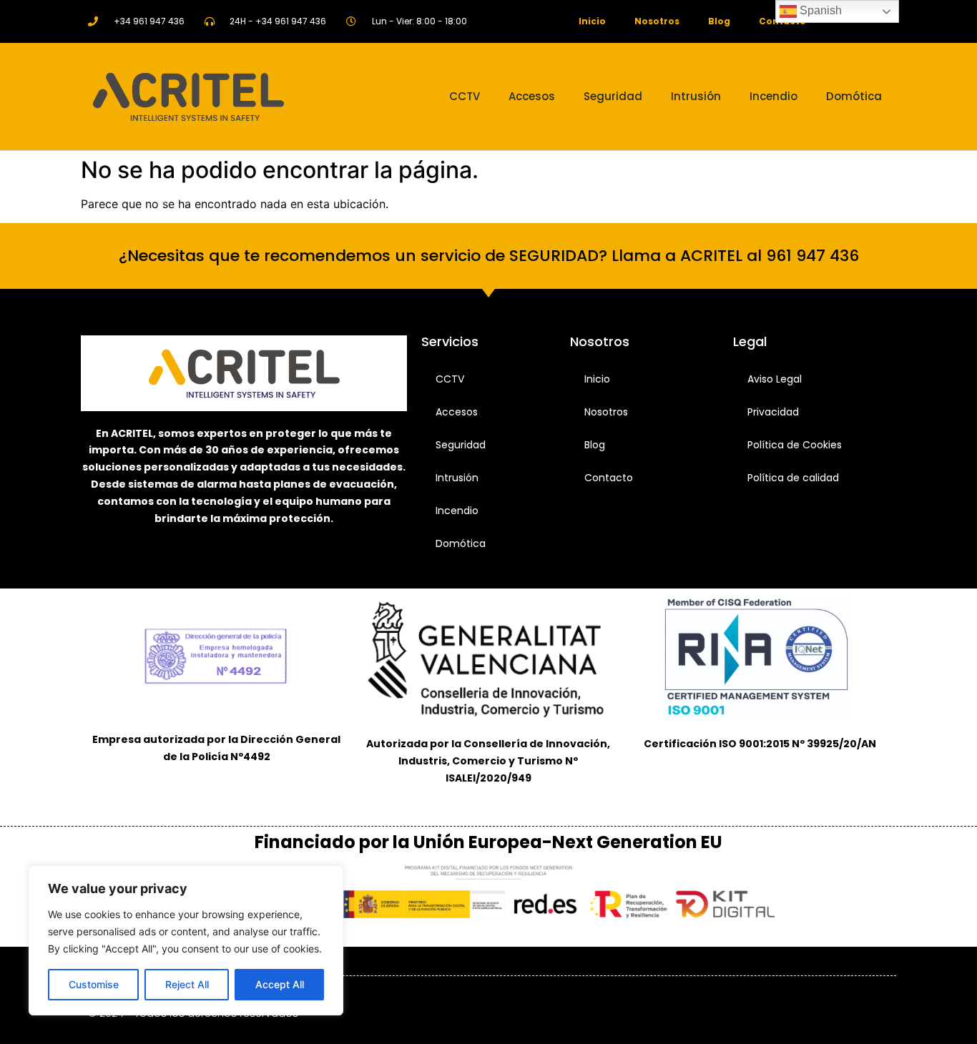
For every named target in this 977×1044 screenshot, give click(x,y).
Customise (94, 984)
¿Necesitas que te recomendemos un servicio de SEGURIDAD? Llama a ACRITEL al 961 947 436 (489, 256)
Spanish (819, 10)
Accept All (279, 984)
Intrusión (696, 96)
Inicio (592, 21)
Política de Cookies (794, 445)
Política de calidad (793, 478)
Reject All (187, 984)
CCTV (464, 96)
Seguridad (613, 96)
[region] (186, 940)
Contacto (608, 478)
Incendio (773, 96)
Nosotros (656, 21)
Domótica (854, 96)
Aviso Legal (774, 379)
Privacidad (773, 412)
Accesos (532, 96)
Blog (719, 21)
